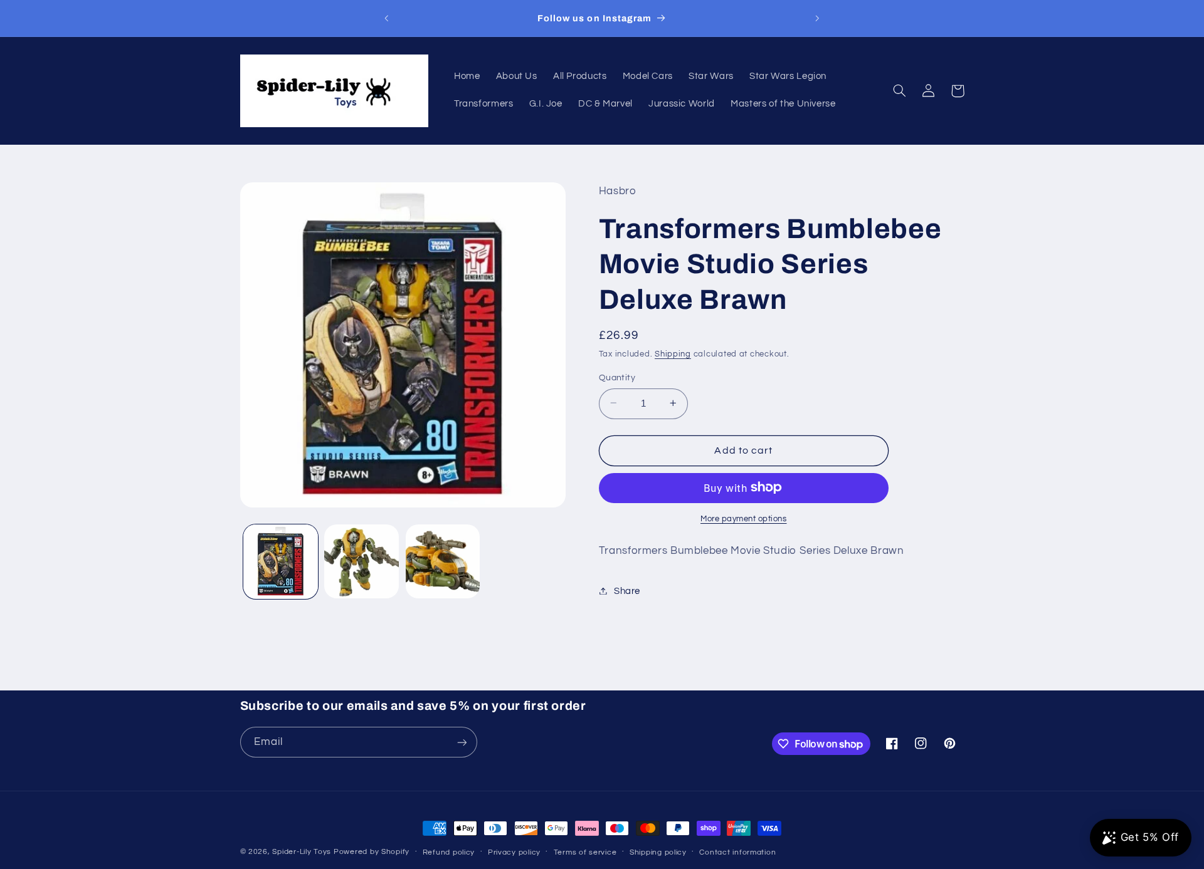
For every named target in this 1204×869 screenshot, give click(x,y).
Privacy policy (514, 852)
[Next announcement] (817, 18)
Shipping (673, 354)
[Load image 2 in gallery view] (361, 561)
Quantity (617, 377)
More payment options (743, 518)
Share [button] (627, 590)
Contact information (737, 852)
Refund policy (449, 852)
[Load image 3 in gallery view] (443, 561)
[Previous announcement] (387, 18)
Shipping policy (658, 852)
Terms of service (585, 852)
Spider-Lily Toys (301, 851)
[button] (899, 90)
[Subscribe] (461, 742)
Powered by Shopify (371, 851)
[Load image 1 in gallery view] (280, 561)
